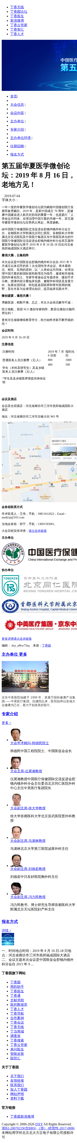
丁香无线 (17, 7)
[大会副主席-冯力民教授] (16, 894)
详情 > (6, 930)
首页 (13, 96)
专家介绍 (17, 129)
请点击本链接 (38, 530)
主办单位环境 (20, 138)
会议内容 (17, 113)
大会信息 (17, 104)
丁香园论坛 (18, 11)
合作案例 (17, 1018)
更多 (23, 654)
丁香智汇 (17, 29)
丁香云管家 (18, 25)
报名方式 (17, 154)
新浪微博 (17, 20)
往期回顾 (17, 146)
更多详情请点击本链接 (17, 638)
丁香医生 (17, 16)
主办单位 (17, 121)
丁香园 (46, 645)
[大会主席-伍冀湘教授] (16, 768)
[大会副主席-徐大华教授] (16, 805)
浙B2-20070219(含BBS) (19, 1128)
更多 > (6, 723)
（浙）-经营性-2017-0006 (55, 1128)
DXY (39, 1124)
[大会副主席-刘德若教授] (16, 865)
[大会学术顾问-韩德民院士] (16, 740)
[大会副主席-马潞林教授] (16, 837)
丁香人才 (17, 34)
